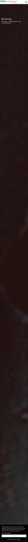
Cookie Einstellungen (14, 539)
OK (14, 536)
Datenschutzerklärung (6, 533)
